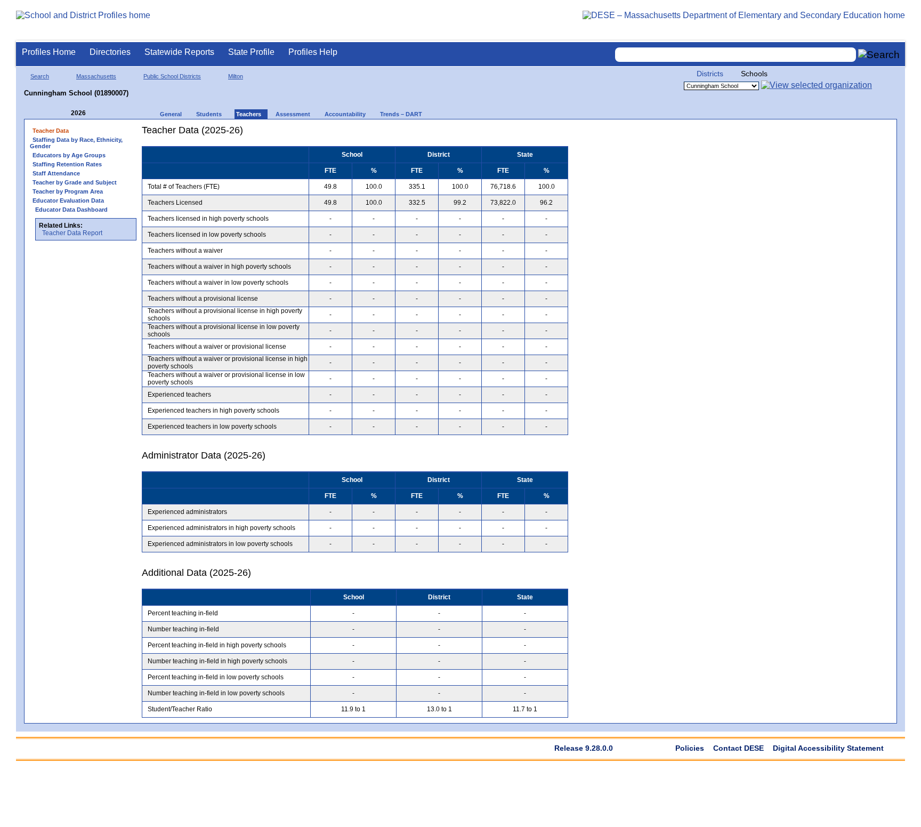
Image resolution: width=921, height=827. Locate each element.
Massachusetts (96, 76)
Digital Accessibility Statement (828, 748)
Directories (110, 52)
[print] (501, 134)
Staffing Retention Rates (67, 164)
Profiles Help (312, 52)
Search (39, 76)
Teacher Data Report (72, 233)
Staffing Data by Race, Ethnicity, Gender (76, 143)
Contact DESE (738, 748)
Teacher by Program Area (68, 191)
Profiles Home (49, 52)
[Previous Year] (63, 113)
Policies (689, 748)
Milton (235, 76)
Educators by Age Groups (69, 155)
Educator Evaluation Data (68, 200)
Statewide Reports (179, 52)
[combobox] (735, 54)
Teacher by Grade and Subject (75, 182)
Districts (710, 73)
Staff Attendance (56, 173)
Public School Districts (172, 76)
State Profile (251, 52)
